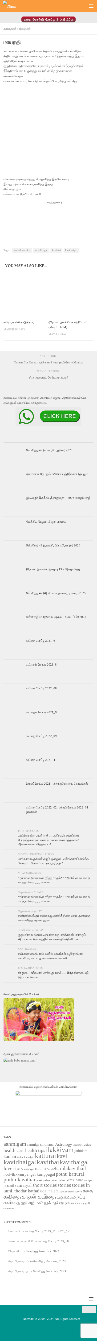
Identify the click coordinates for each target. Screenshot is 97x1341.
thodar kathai (27, 1190)
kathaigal (29, 1157)
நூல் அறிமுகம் (32, 1203)
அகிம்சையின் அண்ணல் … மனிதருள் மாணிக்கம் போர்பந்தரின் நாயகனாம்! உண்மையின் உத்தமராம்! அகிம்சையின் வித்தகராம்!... (48, 840)
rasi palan (76, 1180)
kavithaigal (71, 250)
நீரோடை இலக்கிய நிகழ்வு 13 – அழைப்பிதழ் (53, 569)
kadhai (10, 1156)
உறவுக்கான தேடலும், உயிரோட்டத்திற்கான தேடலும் (57, 474)
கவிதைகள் (10, 28)
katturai (45, 1155)
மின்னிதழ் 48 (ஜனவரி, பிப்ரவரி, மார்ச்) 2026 (53, 545)
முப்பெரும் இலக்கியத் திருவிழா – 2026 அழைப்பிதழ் (58, 498)
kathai (20, 1157)
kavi (62, 1156)
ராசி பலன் (71, 1203)
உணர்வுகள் (75, 1191)
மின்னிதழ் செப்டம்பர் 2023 (42, 1251)
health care (14, 1150)
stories (64, 1185)
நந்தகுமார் (24, 28)
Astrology (63, 1144)
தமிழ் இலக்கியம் (66, 1197)
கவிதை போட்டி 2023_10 (53, 1241)
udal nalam (49, 1191)
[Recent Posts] (18, 440)
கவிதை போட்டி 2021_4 (40, 760)
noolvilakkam (14, 1174)
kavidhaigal (41, 250)
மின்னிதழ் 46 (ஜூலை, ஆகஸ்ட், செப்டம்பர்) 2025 (56, 617)
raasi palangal (60, 1180)
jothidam (80, 1151)
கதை (88, 1190)
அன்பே (63, 1191)
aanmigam (15, 1144)
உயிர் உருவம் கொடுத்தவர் (19, 322)
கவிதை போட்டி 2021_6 (40, 640)
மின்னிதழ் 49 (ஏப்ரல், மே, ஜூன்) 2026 (49, 450)
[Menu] (91, 6)
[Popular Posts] (48, 440)
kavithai (56, 250)
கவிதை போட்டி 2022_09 (41, 736)
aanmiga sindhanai (40, 1144)
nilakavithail (73, 1168)
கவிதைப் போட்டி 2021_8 (41, 664)
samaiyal (23, 1185)
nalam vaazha (47, 1168)
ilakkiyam (60, 1149)
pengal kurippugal (39, 1174)
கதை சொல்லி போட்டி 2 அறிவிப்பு (48, 19)
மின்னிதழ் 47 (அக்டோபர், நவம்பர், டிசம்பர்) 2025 (56, 593)
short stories (44, 1185)
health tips (35, 1150)
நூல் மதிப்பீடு (54, 1203)
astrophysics (82, 1144)
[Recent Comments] (78, 440)
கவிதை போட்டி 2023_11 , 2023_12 (47, 1231)
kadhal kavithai (22, 250)
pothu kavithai (19, 1180)
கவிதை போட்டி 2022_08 (41, 688)
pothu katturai (70, 1174)
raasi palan (43, 1180)
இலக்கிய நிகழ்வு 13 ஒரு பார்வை (46, 521)
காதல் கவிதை (39, 1196)
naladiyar (29, 1169)
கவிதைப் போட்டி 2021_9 (41, 712)
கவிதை (12, 1197)
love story (14, 1168)
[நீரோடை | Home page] (11, 6)
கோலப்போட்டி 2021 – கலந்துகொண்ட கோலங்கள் (57, 783)
